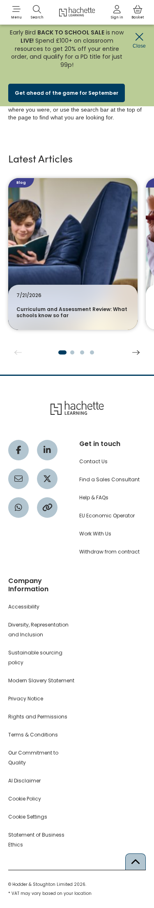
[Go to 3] (82, 352)
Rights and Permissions (37, 716)
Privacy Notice (25, 698)
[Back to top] (135, 861)
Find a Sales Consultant (109, 479)
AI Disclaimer (24, 780)
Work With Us (95, 533)
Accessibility (23, 606)
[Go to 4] (92, 352)
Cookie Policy (24, 798)
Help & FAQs (93, 497)
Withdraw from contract (109, 551)
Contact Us (93, 461)
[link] (117, 12)
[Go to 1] (62, 352)
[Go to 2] (72, 352)
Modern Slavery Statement (41, 680)
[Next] (136, 352)
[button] (16, 12)
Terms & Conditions (33, 734)
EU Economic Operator (107, 515)
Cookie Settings (27, 816)
